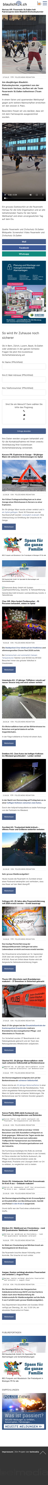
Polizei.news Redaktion (25, 77)
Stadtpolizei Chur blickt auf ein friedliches (23, 648)
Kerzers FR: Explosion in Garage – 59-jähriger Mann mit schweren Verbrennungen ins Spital (22, 456)
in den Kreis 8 (18, 1203)
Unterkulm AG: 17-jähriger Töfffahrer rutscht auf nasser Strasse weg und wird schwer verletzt (23, 681)
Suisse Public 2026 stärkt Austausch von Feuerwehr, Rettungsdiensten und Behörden (22, 1114)
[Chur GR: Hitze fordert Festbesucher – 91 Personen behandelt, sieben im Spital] (24, 623)
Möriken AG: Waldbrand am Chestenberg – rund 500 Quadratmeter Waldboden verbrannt (23, 1229)
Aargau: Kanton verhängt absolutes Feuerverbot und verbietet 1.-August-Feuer (23, 1273)
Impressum (7, 1452)
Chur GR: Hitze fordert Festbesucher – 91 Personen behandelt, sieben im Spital (20, 602)
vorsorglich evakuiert (30, 515)
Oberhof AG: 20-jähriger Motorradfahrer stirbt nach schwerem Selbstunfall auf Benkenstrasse (23, 1062)
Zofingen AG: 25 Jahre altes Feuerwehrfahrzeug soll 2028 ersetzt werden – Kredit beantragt (23, 902)
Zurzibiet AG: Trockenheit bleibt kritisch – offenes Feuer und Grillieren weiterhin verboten (23, 828)
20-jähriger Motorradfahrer (28, 1085)
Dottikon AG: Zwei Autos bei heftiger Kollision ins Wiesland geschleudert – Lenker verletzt (22, 755)
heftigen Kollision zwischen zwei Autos (24, 803)
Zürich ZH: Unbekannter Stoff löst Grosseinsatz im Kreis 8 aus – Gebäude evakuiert (23, 1182)
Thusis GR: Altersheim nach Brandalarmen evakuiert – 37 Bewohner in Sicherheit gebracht (23, 980)
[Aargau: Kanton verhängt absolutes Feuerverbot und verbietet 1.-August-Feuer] (24, 1279)
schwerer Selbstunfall (28, 1080)
